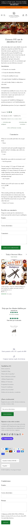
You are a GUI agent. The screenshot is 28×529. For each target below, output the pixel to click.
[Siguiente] (25, 272)
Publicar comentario (11, 247)
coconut (16, 118)
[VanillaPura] (14, 15)
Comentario (4, 233)
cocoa (12, 118)
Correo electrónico (6, 225)
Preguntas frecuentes (7, 384)
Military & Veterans (6, 382)
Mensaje (3, 500)
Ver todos (14, 256)
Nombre (3, 218)
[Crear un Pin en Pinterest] (11, 112)
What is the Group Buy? (7, 374)
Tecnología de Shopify (16, 469)
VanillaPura (7, 469)
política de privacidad (7, 389)
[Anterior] (2, 272)
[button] (13, 335)
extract (19, 118)
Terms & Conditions (7, 387)
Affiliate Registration (7, 379)
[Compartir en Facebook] (9, 112)
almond (8, 118)
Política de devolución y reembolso (11, 392)
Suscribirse (7, 414)
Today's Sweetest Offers (14, 254)
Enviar (5, 522)
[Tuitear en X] (7, 112)
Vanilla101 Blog (5, 371)
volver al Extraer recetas (14, 128)
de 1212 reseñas (14, 314)
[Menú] (1, 15)
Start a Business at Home (8, 376)
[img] (14, 312)
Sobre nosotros (5, 368)
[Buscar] (5, 15)
